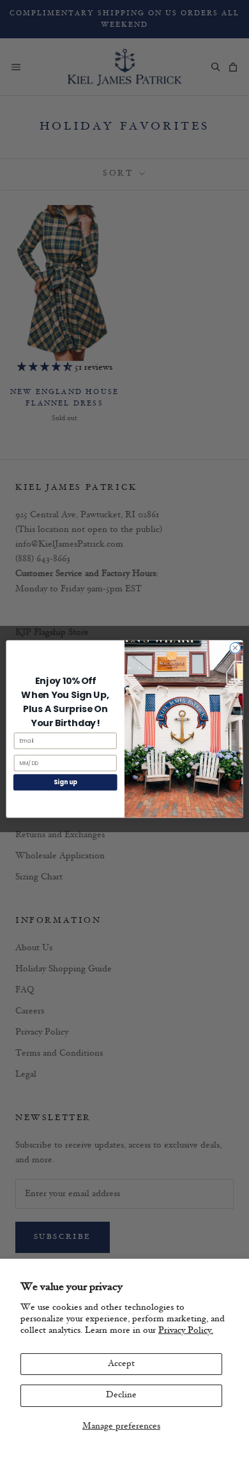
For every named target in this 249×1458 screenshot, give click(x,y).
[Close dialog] (235, 647)
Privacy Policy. (185, 1330)
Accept (121, 1364)
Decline (121, 1395)
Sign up (65, 782)
